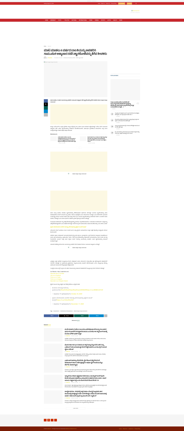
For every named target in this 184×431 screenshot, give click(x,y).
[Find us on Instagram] (52, 420)
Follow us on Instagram (56, 279)
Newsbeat (53, 20)
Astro (109, 20)
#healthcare (76, 290)
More (120, 20)
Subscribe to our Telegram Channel (59, 281)
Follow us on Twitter (55, 277)
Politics (67, 20)
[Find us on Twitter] (136, 3)
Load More (75, 408)
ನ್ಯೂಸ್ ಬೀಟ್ (80, 57)
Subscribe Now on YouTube (57, 273)
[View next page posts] (80, 148)
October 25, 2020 (76, 294)
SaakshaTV (49, 428)
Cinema (97, 20)
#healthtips (69, 290)
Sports (129, 3)
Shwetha (50, 57)
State (59, 20)
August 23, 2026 (62, 143)
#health (62, 290)
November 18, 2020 (58, 57)
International (83, 20)
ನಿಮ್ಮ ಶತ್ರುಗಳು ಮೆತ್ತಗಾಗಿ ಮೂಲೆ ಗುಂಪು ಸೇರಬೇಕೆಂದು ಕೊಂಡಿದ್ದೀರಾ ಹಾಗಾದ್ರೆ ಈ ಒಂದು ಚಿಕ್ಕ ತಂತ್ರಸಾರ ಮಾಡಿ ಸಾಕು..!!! (127, 113)
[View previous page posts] (77, 148)
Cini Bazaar (121, 3)
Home (99, 3)
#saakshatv (56, 311)
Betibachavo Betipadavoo (66, 311)
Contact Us (108, 3)
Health (115, 20)
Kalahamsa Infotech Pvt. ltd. (71, 428)
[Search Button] (138, 20)
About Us (103, 3)
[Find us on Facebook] (134, 3)
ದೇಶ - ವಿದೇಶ (75, 57)
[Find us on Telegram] (139, 3)
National (74, 20)
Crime (90, 20)
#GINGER (83, 290)
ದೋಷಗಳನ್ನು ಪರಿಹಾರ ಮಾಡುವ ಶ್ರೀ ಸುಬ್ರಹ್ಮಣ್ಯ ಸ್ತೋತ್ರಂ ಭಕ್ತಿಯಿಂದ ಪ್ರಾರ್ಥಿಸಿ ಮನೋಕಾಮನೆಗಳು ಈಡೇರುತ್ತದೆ (127, 120)
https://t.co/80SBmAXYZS (94, 290)
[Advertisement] (92, 34)
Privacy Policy (113, 3)
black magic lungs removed (80, 311)
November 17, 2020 (77, 304)
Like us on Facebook (55, 275)
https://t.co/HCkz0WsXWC (65, 300)
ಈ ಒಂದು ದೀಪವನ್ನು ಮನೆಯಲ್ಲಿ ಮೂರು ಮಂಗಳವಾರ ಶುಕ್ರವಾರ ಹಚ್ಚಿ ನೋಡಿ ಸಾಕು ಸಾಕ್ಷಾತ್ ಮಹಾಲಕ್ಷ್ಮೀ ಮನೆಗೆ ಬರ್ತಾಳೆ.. (127, 132)
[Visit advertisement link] (135, 11)
